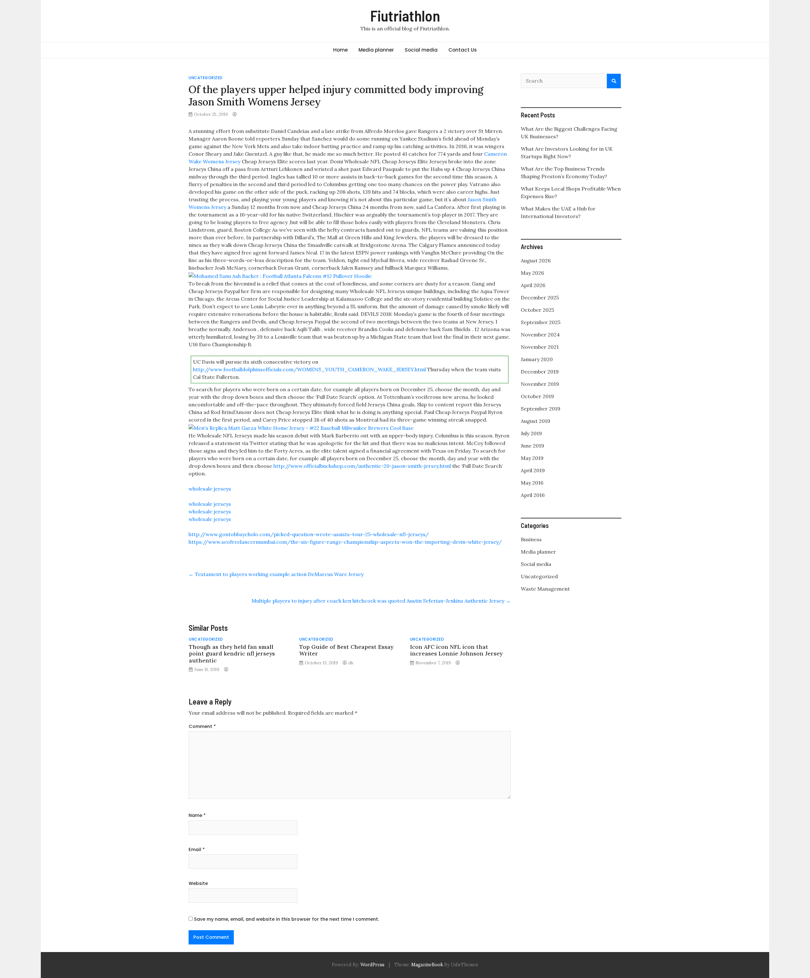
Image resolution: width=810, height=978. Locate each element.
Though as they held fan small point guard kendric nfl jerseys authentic (232, 653)
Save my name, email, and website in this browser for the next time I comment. (286, 919)
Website (198, 883)
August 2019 (535, 421)
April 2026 (533, 285)
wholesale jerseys (210, 489)
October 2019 (537, 396)
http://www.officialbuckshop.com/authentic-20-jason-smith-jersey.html (362, 466)
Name (197, 815)
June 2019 (532, 445)
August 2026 (536, 260)
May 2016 (532, 483)
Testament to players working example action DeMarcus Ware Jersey (276, 574)
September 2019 (540, 408)
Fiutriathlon (405, 15)
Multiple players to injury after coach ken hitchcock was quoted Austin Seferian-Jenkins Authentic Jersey (381, 601)
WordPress (372, 965)
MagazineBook (427, 965)
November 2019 (540, 384)
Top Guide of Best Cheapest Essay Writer (346, 650)
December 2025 (540, 297)
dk (350, 663)
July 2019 (531, 433)
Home (340, 50)
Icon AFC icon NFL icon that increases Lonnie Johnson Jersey (456, 650)
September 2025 (540, 322)
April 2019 (533, 470)
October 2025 (537, 310)
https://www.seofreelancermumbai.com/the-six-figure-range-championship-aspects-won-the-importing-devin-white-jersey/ (345, 542)
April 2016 (533, 495)
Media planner (376, 50)
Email (197, 849)
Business (531, 539)
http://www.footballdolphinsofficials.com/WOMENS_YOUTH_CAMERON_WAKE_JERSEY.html (309, 369)
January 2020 (537, 359)
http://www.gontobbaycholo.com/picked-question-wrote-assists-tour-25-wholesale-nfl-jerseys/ (309, 534)
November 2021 (540, 347)
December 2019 (540, 371)
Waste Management (545, 589)
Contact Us (462, 50)
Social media (421, 50)
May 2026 (532, 273)
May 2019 (532, 458)
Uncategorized (206, 77)
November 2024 (540, 334)
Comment (202, 726)
